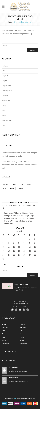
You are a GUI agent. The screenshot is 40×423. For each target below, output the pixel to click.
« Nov (4, 264)
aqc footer (5, 66)
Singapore (5, 327)
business (6, 184)
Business (5, 96)
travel (29, 184)
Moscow (4, 334)
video (4, 188)
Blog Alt (4, 81)
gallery (15, 184)
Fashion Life (6, 100)
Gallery (4, 105)
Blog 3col (5, 76)
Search (32, 50)
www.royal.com (20, 306)
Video (3, 125)
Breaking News (7, 91)
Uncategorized (7, 120)
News (3, 110)
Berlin (3, 337)
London (4, 324)
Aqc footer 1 (13, 367)
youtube (20, 188)
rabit (22, 184)
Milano (4, 340)
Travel (4, 115)
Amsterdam (5, 343)
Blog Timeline (6, 86)
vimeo (12, 188)
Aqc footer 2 (13, 378)
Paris (3, 331)
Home (10, 22)
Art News (5, 71)
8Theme (20, 398)
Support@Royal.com (22, 303)
